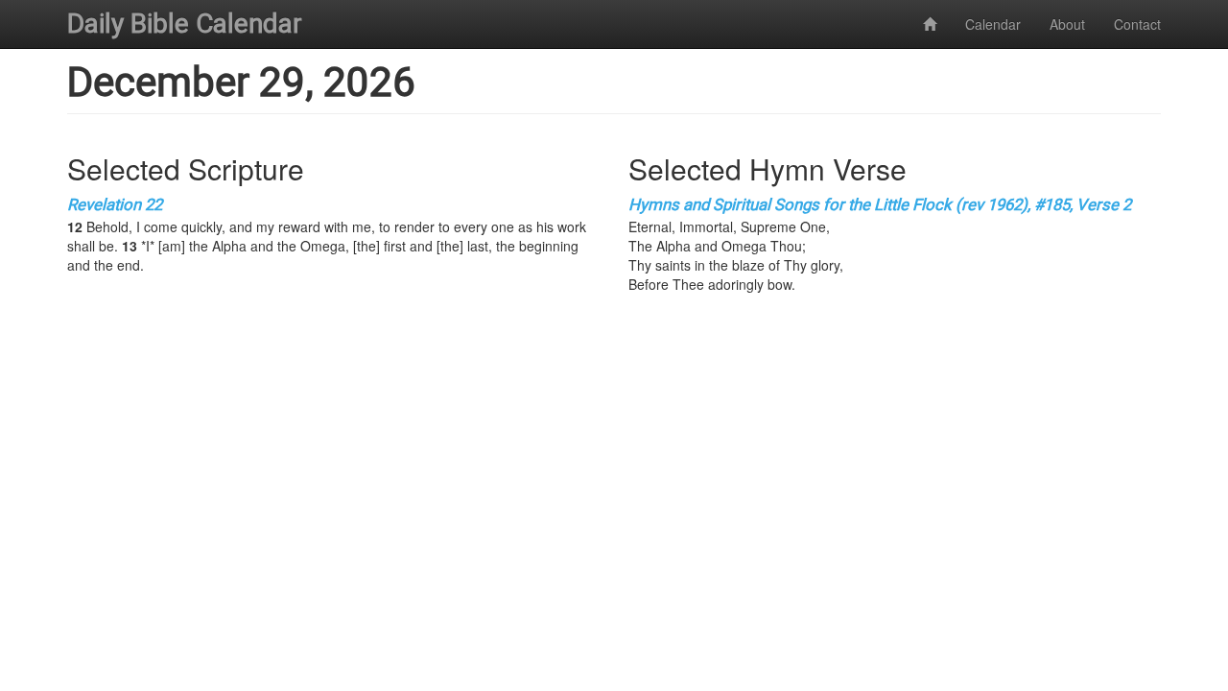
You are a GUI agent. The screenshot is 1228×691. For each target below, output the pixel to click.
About (1067, 24)
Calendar (993, 24)
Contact (1137, 24)
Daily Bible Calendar (184, 23)
